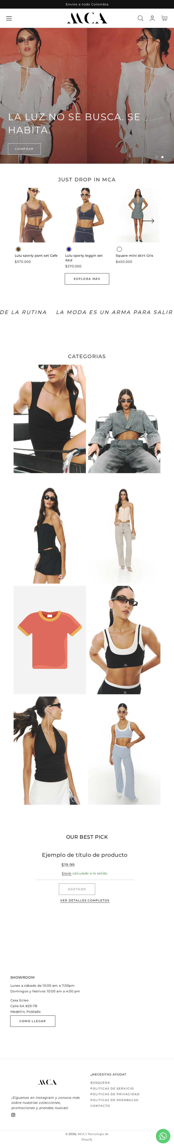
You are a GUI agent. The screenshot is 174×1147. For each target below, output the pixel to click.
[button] (9, 18)
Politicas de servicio (112, 1088)
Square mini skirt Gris (134, 256)
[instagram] (13, 1116)
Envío (66, 873)
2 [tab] (162, 157)
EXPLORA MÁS (87, 278)
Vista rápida (36, 237)
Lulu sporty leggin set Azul (84, 258)
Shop (20, 149)
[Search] (140, 18)
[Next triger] (147, 224)
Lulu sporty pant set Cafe (36, 256)
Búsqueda (100, 1082)
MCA (81, 1134)
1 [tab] (156, 157)
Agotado (77, 889)
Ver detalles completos (84, 900)
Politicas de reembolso (114, 1100)
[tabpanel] (87, 96)
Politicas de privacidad (115, 1094)
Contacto (100, 1105)
